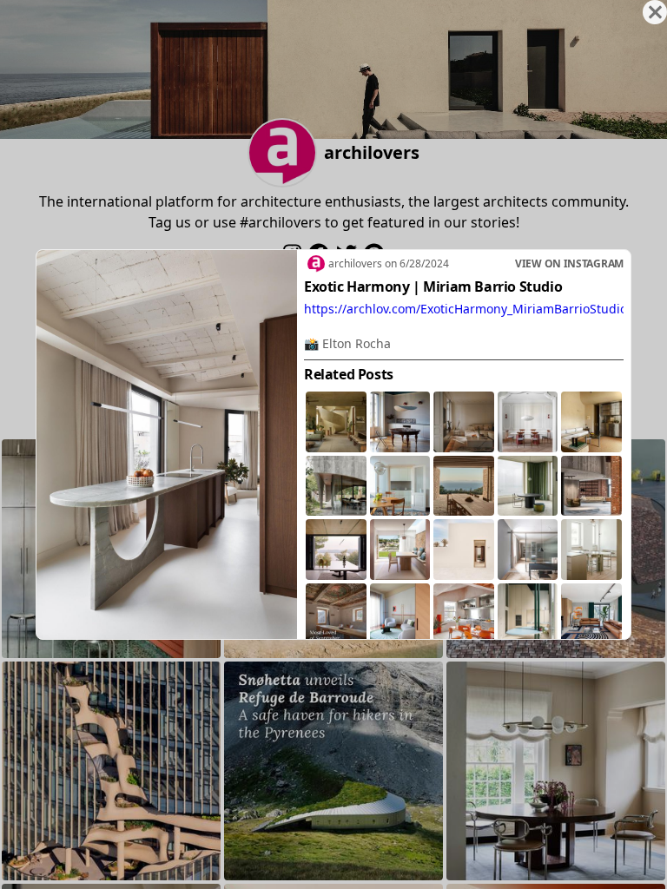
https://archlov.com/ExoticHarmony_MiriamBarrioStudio (465, 308)
